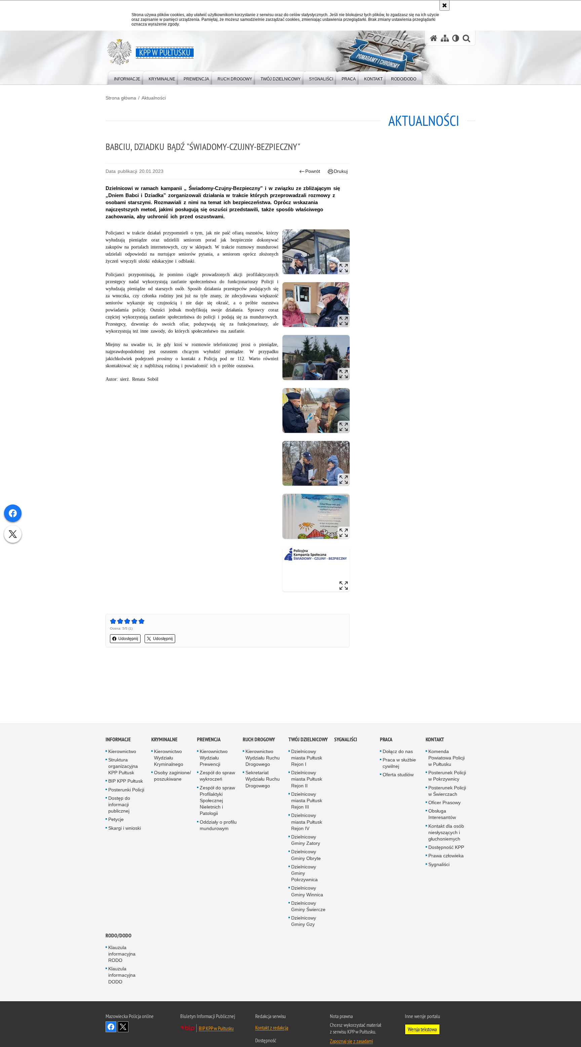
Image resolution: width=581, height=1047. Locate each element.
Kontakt (435, 739)
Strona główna (121, 98)
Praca (386, 739)
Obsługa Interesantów (442, 814)
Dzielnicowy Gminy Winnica (307, 891)
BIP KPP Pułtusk (125, 781)
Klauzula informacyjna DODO (121, 975)
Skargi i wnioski (124, 828)
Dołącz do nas (398, 751)
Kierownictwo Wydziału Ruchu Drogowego (262, 758)
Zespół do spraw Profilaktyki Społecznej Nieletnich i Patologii (217, 800)
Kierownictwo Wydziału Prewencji (214, 758)
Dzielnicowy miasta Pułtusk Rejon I (306, 758)
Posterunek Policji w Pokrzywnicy (447, 776)
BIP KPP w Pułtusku (216, 1028)
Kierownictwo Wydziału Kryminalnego (168, 758)
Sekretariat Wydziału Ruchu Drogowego (262, 779)
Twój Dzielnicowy (308, 739)
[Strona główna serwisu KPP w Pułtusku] (433, 38)
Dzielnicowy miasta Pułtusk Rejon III (306, 800)
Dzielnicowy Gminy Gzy (303, 921)
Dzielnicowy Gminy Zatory (305, 840)
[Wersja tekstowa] (455, 38)
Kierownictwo (122, 751)
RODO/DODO (118, 935)
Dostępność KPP (446, 847)
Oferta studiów (398, 774)
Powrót (312, 171)
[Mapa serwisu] (445, 38)
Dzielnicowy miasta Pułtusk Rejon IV (306, 822)
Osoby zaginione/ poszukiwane (172, 776)
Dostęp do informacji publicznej (119, 804)
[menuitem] (127, 77)
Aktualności (154, 98)
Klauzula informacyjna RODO (121, 954)
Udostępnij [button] (128, 638)
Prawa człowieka (446, 856)
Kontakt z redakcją (271, 1027)
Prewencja (209, 739)
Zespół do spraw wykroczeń (217, 776)
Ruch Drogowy (259, 739)
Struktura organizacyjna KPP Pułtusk (123, 766)
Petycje (116, 819)
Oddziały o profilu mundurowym (218, 825)
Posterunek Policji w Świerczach (447, 791)
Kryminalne (164, 739)
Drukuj (341, 171)
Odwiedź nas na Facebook (111, 1026)
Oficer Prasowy (444, 802)
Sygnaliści (345, 739)
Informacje (118, 739)
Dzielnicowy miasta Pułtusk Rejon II (306, 779)
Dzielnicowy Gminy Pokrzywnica (304, 873)
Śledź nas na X (123, 1026)
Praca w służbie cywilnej (399, 763)
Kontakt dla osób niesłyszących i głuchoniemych (446, 832)
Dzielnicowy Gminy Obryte (306, 855)
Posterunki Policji (126, 789)
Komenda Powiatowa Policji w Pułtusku (446, 758)
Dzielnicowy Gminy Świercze (308, 906)
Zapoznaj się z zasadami (351, 1041)
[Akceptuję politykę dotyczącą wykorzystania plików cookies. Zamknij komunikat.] (444, 5)
